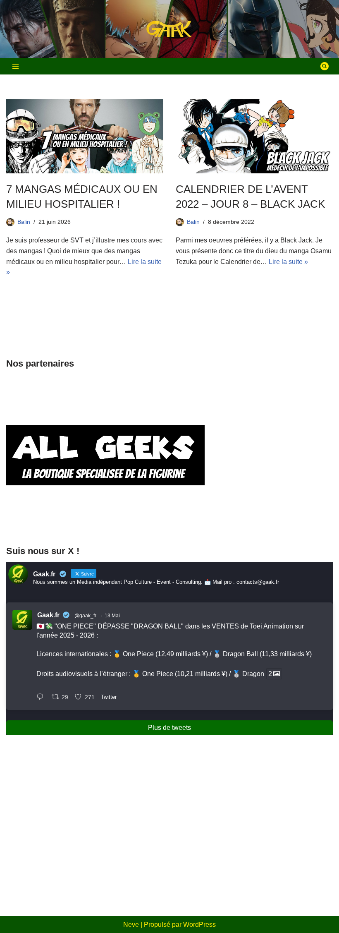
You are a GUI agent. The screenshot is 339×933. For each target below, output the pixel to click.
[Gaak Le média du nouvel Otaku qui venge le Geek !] (169, 29)
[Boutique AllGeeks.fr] (105, 521)
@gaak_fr (85, 616)
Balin (23, 221)
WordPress (199, 924)
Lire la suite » (288, 261)
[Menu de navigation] (15, 66)
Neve (131, 924)
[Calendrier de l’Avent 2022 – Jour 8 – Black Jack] (254, 136)
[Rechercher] (324, 66)
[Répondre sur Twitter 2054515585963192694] (42, 698)
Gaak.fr (48, 615)
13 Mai (112, 616)
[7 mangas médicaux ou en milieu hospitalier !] (84, 136)
